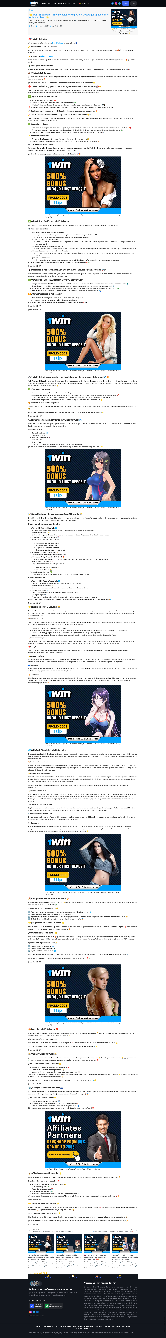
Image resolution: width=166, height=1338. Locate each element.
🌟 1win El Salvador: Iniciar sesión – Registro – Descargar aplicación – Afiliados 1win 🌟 (69, 16)
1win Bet (107, 1326)
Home (31, 10)
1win (73, 3)
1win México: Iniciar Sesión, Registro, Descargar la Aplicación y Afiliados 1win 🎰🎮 (125, 1257)
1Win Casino (77, 1326)
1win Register (88, 1326)
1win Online (116, 1326)
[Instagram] (32, 1306)
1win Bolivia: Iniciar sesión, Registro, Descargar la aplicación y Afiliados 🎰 (68, 1257)
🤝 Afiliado (119, 1276)
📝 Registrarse (73, 1276)
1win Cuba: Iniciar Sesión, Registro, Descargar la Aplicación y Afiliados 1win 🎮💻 (41, 1257)
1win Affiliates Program (63, 1326)
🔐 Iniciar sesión (48, 1276)
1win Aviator (126, 1326)
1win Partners (48, 1326)
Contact (68, 3)
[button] (164, 1312)
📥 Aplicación (97, 1276)
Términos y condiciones (37, 1316)
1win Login (98, 1326)
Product (49, 3)
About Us (61, 3)
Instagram (37, 1304)
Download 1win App (83, 1328)
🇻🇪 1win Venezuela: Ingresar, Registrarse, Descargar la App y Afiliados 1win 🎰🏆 (96, 1257)
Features (43, 3)
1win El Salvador (46, 56)
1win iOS (38, 1326)
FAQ (55, 3)
